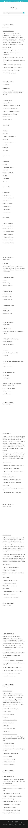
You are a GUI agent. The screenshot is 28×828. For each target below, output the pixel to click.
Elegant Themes (13, 824)
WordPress (14, 826)
